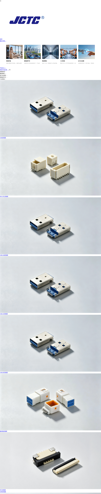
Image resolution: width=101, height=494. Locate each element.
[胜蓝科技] (50, 20)
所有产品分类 (3, 69)
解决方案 (2, 41)
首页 (1, 39)
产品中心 (2, 68)
